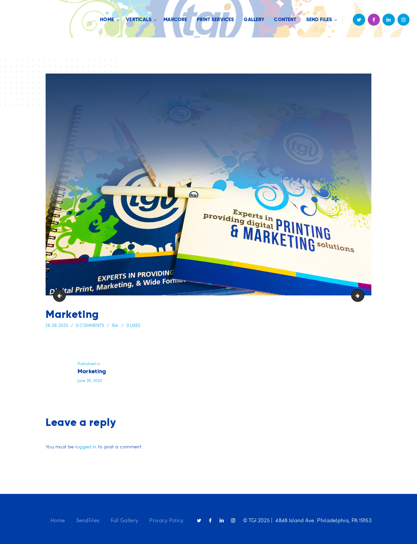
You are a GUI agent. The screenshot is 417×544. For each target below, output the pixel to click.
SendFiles (88, 520)
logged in (86, 446)
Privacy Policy (166, 520)
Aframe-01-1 (361, 295)
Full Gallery (124, 520)
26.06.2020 (57, 325)
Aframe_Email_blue (61, 295)
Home (57, 520)
